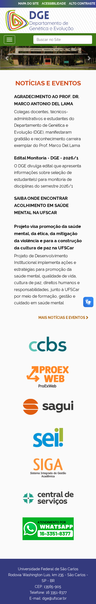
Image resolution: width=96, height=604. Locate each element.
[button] (7, 58)
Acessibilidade (54, 3)
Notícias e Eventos (48, 83)
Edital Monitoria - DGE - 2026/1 (47, 172)
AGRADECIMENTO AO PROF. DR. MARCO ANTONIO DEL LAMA (47, 121)
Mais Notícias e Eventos (61, 318)
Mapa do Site (28, 3)
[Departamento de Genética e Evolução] (41, 19)
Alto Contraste (82, 3)
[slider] (48, 58)
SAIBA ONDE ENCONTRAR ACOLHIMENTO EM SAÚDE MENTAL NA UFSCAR (41, 205)
